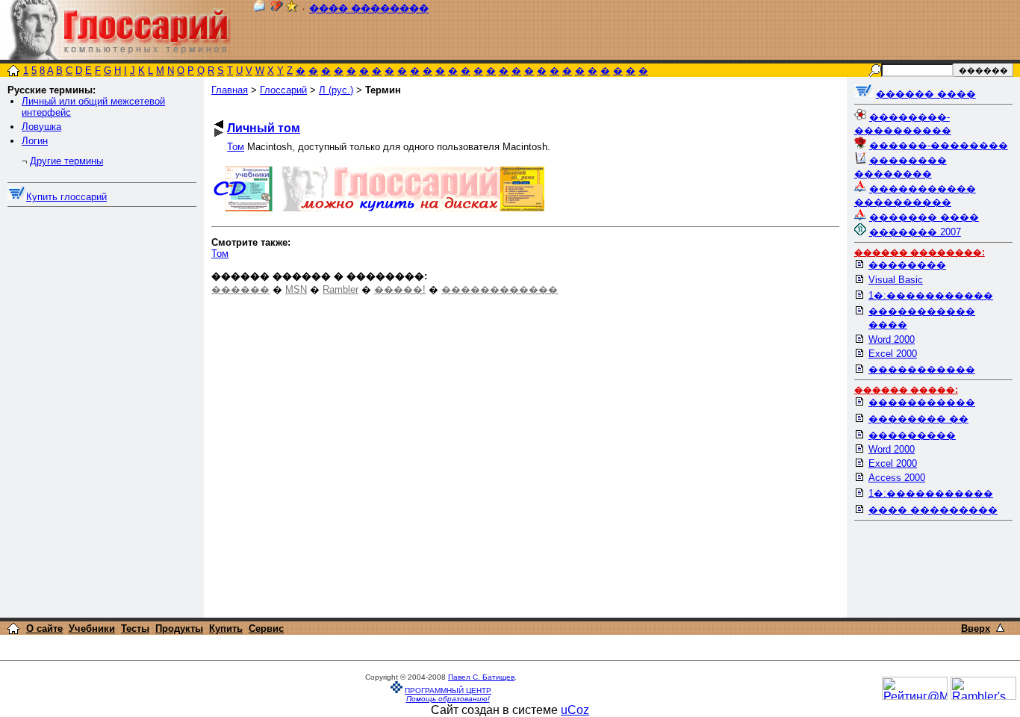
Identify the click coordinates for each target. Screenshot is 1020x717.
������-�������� (938, 145)
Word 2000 (891, 339)
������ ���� (926, 93)
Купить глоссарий (66, 196)
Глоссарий (283, 90)
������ (240, 289)
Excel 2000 (892, 353)
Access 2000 (896, 477)
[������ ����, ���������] (863, 93)
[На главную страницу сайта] (13, 72)
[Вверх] (1000, 627)
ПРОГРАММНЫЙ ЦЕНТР (448, 690)
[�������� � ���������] (292, 8)
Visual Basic (895, 279)
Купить (226, 628)
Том (235, 146)
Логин (35, 140)
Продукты (179, 628)
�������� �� (918, 418)
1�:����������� (930, 295)
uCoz (575, 710)
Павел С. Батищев (481, 677)
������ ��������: (919, 252)
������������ (499, 289)
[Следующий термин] (219, 132)
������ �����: (906, 389)
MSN (296, 289)
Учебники (92, 628)
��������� (912, 435)
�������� (907, 264)
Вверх (975, 628)
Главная (229, 90)
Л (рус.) (336, 90)
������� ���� (924, 217)
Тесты (135, 628)
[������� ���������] (277, 8)
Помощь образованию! (448, 699)
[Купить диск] (16, 196)
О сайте (44, 628)
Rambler (340, 289)
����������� (921, 369)
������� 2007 (915, 232)
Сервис (266, 628)
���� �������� (369, 8)
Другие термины (66, 161)
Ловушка (41, 126)
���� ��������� (933, 509)
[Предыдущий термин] (219, 124)
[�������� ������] (259, 8)
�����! (400, 289)
